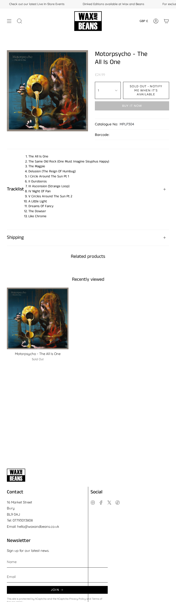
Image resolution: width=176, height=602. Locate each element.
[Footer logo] (16, 475)
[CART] (166, 21)
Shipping (15, 237)
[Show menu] (9, 21)
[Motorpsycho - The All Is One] (38, 318)
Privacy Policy (77, 598)
